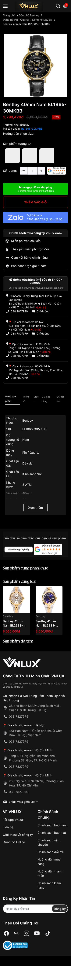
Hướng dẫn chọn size (18, 133)
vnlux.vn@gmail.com (23, 802)
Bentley (24, 124)
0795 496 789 (36, 219)
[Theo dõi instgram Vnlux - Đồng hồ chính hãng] (26, 933)
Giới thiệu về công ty (18, 835)
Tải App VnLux (13, 820)
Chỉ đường (43, 311)
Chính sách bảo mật (51, 833)
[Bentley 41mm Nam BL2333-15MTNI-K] (49, 599)
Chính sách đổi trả (50, 852)
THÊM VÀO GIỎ (35, 202)
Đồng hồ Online (14, 842)
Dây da (27, 463)
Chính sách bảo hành (52, 825)
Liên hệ (8, 827)
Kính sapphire (32, 474)
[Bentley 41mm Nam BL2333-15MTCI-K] (16, 599)
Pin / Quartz (31, 452)
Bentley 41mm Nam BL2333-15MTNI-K (46, 625)
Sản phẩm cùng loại (19, 581)
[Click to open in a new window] (35, 65)
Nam (25, 440)
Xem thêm (35, 507)
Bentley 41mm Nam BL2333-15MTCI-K (13, 625)
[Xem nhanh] (25, 591)
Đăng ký (60, 909)
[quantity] (23, 171)
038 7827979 (19, 311)
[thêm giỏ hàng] (16, 591)
